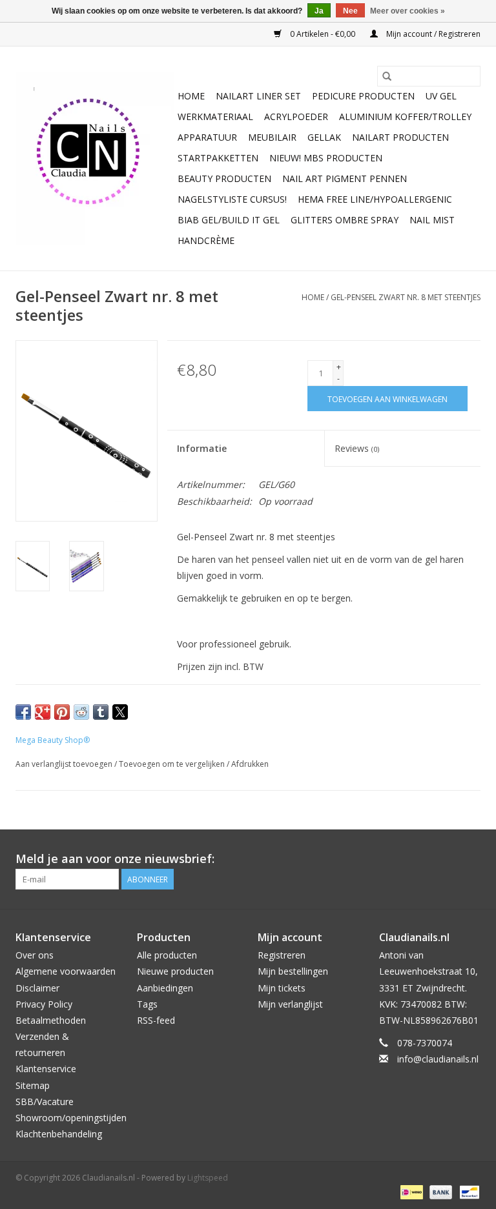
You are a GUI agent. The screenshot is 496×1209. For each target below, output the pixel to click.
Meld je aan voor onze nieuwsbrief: (115, 859)
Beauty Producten (224, 178)
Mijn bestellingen (293, 971)
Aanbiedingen (165, 988)
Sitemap (33, 1085)
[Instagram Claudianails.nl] (470, 859)
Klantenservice (46, 1068)
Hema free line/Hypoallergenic (375, 199)
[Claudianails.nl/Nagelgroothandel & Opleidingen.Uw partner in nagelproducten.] (95, 158)
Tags (147, 1004)
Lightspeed (207, 1177)
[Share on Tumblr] (100, 712)
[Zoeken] (387, 76)
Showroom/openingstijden (71, 1118)
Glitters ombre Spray (344, 220)
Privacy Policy (44, 1004)
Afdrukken (250, 763)
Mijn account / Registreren (432, 33)
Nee (350, 10)
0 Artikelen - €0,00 (322, 33)
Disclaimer (37, 988)
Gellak (324, 137)
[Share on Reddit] (81, 712)
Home (191, 96)
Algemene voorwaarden (66, 971)
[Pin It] (62, 712)
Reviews (357, 448)
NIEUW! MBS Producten (325, 158)
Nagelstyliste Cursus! (232, 199)
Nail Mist (432, 220)
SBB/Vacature (45, 1101)
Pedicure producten (363, 96)
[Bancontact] (467, 1191)
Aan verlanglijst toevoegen (65, 763)
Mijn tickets (281, 988)
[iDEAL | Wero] (410, 1191)
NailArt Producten (400, 137)
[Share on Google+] (42, 712)
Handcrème (206, 240)
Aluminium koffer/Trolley (405, 116)
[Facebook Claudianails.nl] (423, 859)
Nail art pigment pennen (344, 178)
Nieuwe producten (175, 971)
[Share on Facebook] (23, 712)
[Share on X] (120, 712)
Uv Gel (441, 96)
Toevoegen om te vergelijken (173, 763)
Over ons (35, 955)
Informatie (202, 448)
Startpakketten (218, 158)
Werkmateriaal (215, 116)
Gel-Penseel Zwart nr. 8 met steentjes (405, 297)
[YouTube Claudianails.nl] (447, 859)
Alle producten (167, 955)
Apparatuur (207, 137)
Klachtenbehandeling (59, 1134)
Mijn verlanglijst (290, 1004)
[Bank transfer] (439, 1191)
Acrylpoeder (296, 116)
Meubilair (272, 137)
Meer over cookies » (407, 10)
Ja (319, 10)
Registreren (281, 955)
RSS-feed (156, 1020)
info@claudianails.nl (438, 1059)
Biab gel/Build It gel (229, 220)
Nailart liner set (258, 96)
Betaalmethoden (51, 1020)
